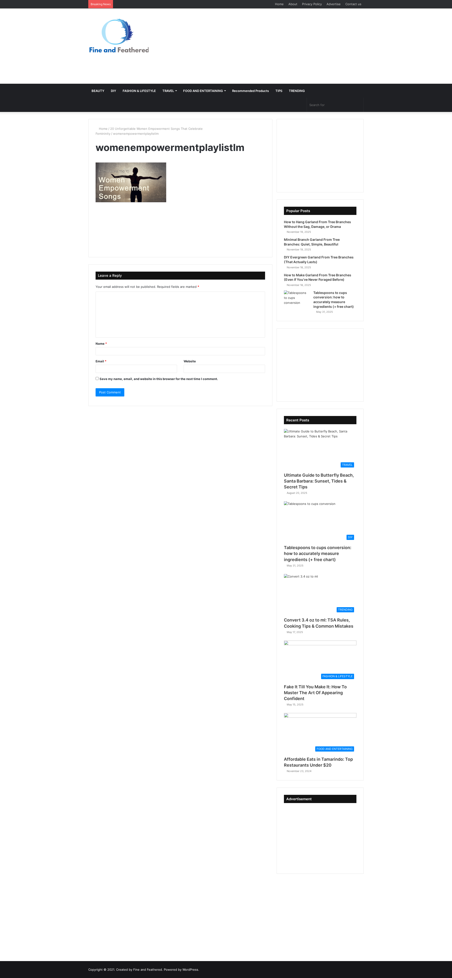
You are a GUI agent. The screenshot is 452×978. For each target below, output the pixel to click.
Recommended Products (250, 91)
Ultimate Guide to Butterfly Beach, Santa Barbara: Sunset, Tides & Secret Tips (319, 481)
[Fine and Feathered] (118, 35)
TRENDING (297, 91)
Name (101, 343)
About (292, 4)
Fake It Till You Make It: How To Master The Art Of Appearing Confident (315, 692)
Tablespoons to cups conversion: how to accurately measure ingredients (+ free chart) (317, 553)
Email (101, 361)
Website (190, 361)
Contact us (353, 4)
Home (279, 4)
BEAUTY (98, 91)
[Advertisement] (273, 46)
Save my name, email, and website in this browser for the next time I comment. (159, 379)
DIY (113, 91)
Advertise (334, 4)
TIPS (278, 91)
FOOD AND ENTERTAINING (203, 91)
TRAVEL (168, 91)
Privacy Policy (312, 4)
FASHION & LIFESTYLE (139, 91)
